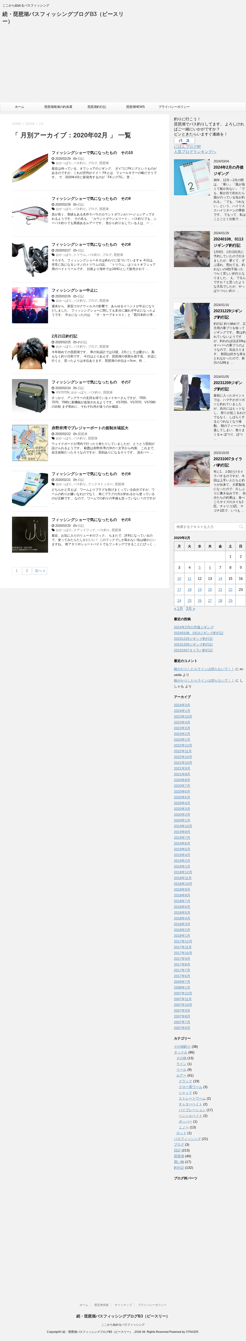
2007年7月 (182, 1022)
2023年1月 (182, 739)
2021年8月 (182, 774)
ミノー (184, 1127)
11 (189, 578)
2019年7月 (182, 837)
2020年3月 (182, 809)
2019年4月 (182, 855)
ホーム (19, 107)
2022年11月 (183, 751)
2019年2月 (182, 861)
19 (200, 590)
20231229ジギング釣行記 (193, 639)
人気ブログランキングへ (195, 152)
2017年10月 (183, 953)
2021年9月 (182, 768)
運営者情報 (101, 1305)
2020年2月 (182, 814)
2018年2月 (182, 930)
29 (230, 601)
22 (230, 590)
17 (179, 590)
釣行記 (82, 342)
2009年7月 (182, 982)
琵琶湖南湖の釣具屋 (58, 107)
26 (200, 601)
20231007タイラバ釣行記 (193, 650)
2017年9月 (182, 959)
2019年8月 (182, 832)
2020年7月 (182, 786)
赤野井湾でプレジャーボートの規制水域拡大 (90, 428)
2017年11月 (183, 947)
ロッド (181, 1133)
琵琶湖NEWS (135, 107)
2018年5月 (182, 912)
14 (220, 578)
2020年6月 (182, 791)
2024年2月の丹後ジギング (194, 627)
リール (181, 1070)
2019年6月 (182, 843)
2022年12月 (183, 745)
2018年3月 (182, 924)
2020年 (30, 124)
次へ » (40, 571)
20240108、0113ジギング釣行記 (198, 633)
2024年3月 (182, 705)
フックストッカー (100, 484)
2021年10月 (183, 763)
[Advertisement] (123, 65)
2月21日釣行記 (64, 336)
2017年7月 (182, 970)
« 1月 (178, 608)
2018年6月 (182, 907)
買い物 (179, 1162)
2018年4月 (182, 918)
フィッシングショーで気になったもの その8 (91, 244)
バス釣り (80, 163)
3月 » (190, 608)
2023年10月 (183, 716)
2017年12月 (183, 941)
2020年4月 (182, 803)
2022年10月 (183, 757)
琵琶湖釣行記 (96, 107)
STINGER (192, 1332)
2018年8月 (182, 895)
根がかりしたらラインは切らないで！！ (204, 669)
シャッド (185, 1093)
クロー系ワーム (190, 1087)
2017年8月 (182, 964)
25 (189, 601)
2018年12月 (183, 872)
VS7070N (62, 392)
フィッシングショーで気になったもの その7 (91, 382)
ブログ (92, 163)
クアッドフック (84, 530)
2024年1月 (182, 711)
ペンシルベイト (190, 1116)
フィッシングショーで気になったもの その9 (91, 198)
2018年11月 (183, 878)
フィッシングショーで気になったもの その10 (92, 153)
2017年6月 (182, 976)
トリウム (80, 255)
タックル (180, 1052)
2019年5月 (182, 849)
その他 (181, 1058)
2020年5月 (182, 797)
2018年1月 (182, 935)
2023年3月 (182, 728)
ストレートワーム (192, 1098)
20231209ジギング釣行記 (193, 644)
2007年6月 (182, 1028)
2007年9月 (182, 1010)
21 (220, 590)
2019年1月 (182, 866)
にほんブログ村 (187, 147)
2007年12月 (183, 993)
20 (210, 590)
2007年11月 (183, 999)
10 (179, 578)
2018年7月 (182, 901)
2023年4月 (182, 722)
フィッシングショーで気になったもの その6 (91, 474)
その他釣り (182, 1046)
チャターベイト (190, 1104)
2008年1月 (182, 987)
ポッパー (185, 1121)
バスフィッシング (187, 1139)
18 (189, 590)
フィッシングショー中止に (75, 290)
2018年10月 (183, 884)
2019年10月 (183, 826)
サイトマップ (123, 1305)
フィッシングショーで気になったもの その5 (91, 520)
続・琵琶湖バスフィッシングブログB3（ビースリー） (123, 1316)
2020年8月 (182, 780)
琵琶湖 (104, 163)
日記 (81, 158)
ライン (181, 1064)
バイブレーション (192, 1110)
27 (210, 601)
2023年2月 (182, 734)
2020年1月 (182, 820)
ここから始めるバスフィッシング (123, 1324)
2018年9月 (182, 889)
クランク (185, 1081)
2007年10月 (183, 1005)
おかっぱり (64, 163)
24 (179, 601)
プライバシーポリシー (174, 107)
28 (220, 601)
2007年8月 (182, 1016)
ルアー (181, 1075)
